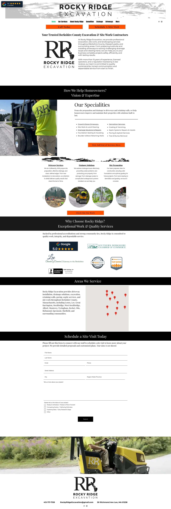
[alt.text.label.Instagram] (162, 22)
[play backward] (43, 197)
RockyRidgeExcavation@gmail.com (77, 502)
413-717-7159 (50, 502)
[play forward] (128, 197)
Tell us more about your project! (53, 382)
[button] (55, 197)
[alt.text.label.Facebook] (159, 22)
